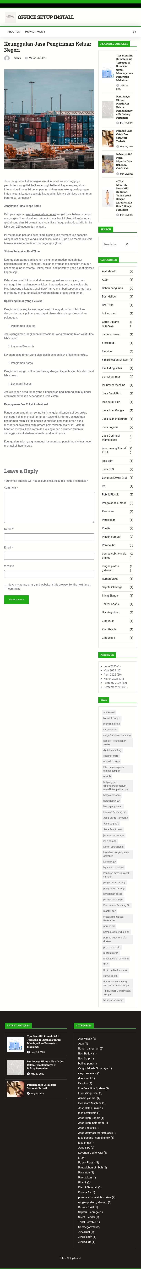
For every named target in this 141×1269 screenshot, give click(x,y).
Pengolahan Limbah (114, 503)
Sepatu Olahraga (112, 587)
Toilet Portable (111, 604)
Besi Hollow (109, 296)
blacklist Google (111, 718)
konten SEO (109, 861)
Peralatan (108, 511)
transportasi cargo (113, 1000)
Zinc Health (109, 629)
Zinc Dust (108, 621)
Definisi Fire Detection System (114, 742)
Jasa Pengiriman (112, 829)
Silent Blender (110, 595)
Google (107, 776)
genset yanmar (111, 376)
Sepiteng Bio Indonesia (115, 970)
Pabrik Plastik (110, 494)
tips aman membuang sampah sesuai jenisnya (116, 983)
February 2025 (112, 683)
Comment (11, 487)
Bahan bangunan (112, 288)
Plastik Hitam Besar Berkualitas (113, 918)
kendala (66, 412)
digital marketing (112, 750)
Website (9, 566)
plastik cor (109, 910)
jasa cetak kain (111, 402)
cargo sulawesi (111, 334)
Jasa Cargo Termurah (115, 817)
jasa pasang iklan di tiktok (114, 450)
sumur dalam (110, 975)
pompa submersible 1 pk (116, 932)
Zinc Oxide (108, 637)
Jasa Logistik (110, 427)
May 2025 (110, 670)
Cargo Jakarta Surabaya (110, 324)
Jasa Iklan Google (113, 410)
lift (103, 486)
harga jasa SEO (111, 800)
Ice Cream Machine (113, 385)
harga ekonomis (112, 795)
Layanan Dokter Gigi (114, 477)
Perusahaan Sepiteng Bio (116, 905)
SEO (105, 964)
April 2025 (110, 674)
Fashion (107, 351)
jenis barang (109, 841)
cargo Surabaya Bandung (117, 735)
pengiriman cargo (112, 893)
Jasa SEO (108, 469)
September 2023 (114, 687)
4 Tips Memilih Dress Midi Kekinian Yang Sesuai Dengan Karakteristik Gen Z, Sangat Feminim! (124, 195)
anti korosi (109, 712)
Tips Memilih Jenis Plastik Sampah (117, 992)
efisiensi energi (111, 755)
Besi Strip (107, 305)
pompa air (109, 926)
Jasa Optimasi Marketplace (111, 437)
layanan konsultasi (113, 867)
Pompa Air (108, 545)
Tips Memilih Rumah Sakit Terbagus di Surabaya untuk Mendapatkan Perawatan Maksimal (124, 68)
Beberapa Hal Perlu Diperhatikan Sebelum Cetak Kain (124, 161)
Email (8, 547)
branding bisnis (111, 723)
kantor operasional (113, 846)
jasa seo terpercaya (113, 835)
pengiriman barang (113, 888)
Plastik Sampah (111, 536)
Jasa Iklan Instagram (115, 418)
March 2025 (111, 678)
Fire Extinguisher (112, 368)
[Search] (127, 244)
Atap (105, 279)
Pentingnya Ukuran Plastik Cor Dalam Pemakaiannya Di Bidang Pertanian (124, 107)
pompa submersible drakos (114, 555)
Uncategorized (110, 612)
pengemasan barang (114, 882)
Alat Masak (109, 271)
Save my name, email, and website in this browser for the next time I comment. (49, 586)
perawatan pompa (113, 899)
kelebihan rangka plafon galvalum (116, 854)
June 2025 (110, 666)
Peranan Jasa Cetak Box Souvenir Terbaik (124, 136)
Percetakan (109, 519)
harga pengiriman (112, 806)
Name (8, 529)
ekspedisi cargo (111, 761)
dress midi (108, 342)
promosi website (112, 947)
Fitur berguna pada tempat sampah (113, 769)
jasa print (107, 460)
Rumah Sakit (110, 578)
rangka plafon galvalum (110, 568)
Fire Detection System (115, 359)
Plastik (106, 528)
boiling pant (109, 313)
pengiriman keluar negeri (41, 214)
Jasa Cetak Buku (112, 393)
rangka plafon (110, 953)
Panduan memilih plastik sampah (116, 875)
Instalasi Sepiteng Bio (114, 812)
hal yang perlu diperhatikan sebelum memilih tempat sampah (116, 786)
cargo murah (110, 729)
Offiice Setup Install (46, 17)
